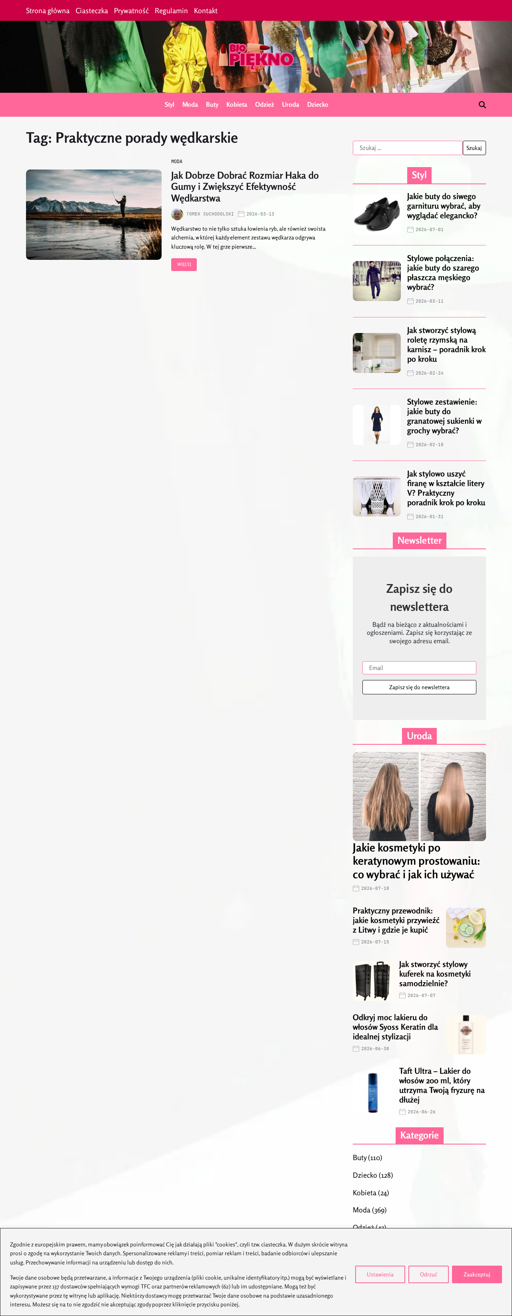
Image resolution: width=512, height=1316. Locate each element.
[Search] (482, 104)
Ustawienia (380, 1274)
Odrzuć (428, 1274)
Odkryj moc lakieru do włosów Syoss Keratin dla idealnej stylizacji (395, 1026)
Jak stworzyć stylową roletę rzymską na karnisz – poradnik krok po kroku (446, 344)
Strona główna (48, 10)
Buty (212, 104)
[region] (256, 1272)
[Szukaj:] (408, 148)
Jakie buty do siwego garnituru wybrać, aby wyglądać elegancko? (443, 205)
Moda (190, 104)
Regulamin (171, 10)
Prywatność (131, 10)
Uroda (290, 104)
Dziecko (317, 104)
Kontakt (206, 10)
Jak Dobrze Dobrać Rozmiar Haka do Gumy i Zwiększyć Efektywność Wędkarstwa (245, 186)
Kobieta (236, 104)
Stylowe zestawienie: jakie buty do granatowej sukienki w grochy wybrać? (444, 416)
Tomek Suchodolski (210, 214)
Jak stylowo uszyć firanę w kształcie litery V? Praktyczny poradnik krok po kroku (446, 488)
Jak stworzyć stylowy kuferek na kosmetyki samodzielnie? (435, 973)
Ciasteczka (92, 10)
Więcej (184, 264)
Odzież (264, 104)
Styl (169, 104)
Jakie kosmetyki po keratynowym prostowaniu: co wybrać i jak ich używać (416, 861)
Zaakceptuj (477, 1274)
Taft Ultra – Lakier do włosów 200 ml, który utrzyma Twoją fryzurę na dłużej (442, 1085)
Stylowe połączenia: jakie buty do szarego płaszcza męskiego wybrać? (443, 272)
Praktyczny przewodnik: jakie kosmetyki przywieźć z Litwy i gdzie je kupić (396, 920)
